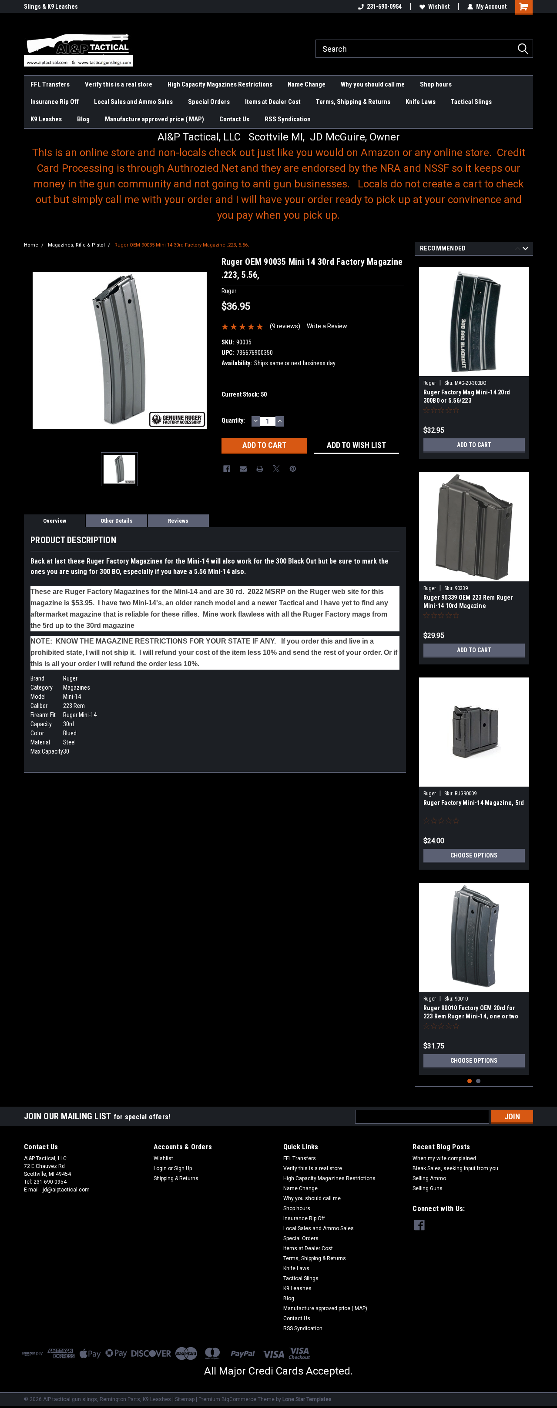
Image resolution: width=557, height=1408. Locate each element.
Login (160, 1168)
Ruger (429, 383)
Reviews (178, 520)
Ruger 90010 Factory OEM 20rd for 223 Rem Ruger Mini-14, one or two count (470, 1012)
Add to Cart (474, 444)
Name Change (306, 84)
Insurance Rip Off (54, 102)
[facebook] (419, 1225)
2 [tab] (478, 1081)
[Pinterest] (292, 468)
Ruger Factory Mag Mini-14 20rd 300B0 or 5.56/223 (466, 396)
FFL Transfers (50, 84)
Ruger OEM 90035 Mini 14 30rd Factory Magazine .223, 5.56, (181, 245)
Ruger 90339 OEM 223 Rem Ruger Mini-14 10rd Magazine (468, 601)
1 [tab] (469, 1081)
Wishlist (439, 6)
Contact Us (234, 119)
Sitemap (185, 1399)
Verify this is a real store (118, 84)
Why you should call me (373, 84)
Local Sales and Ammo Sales (133, 102)
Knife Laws (421, 102)
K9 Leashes (46, 119)
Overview (54, 520)
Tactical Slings (471, 102)
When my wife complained (444, 1158)
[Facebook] (226, 468)
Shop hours (436, 84)
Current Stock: (244, 394)
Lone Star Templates (307, 1399)
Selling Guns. (428, 1188)
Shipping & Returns (176, 1178)
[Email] (243, 468)
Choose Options (473, 855)
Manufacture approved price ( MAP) (154, 119)
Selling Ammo (429, 1178)
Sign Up (183, 1168)
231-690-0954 (384, 6)
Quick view (474, 780)
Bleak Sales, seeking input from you (455, 1168)
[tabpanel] (474, 359)
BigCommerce (238, 1399)
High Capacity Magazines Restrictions (220, 84)
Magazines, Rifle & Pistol (76, 245)
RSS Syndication (288, 119)
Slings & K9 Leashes (51, 6)
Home (31, 245)
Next (525, 250)
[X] (276, 468)
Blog (83, 119)
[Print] (259, 468)
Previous (517, 250)
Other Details (117, 520)
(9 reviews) (285, 326)
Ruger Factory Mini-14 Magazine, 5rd (473, 802)
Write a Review (327, 326)
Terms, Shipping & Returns (353, 102)
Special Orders (209, 102)
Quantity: (233, 420)
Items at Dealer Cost (273, 102)
